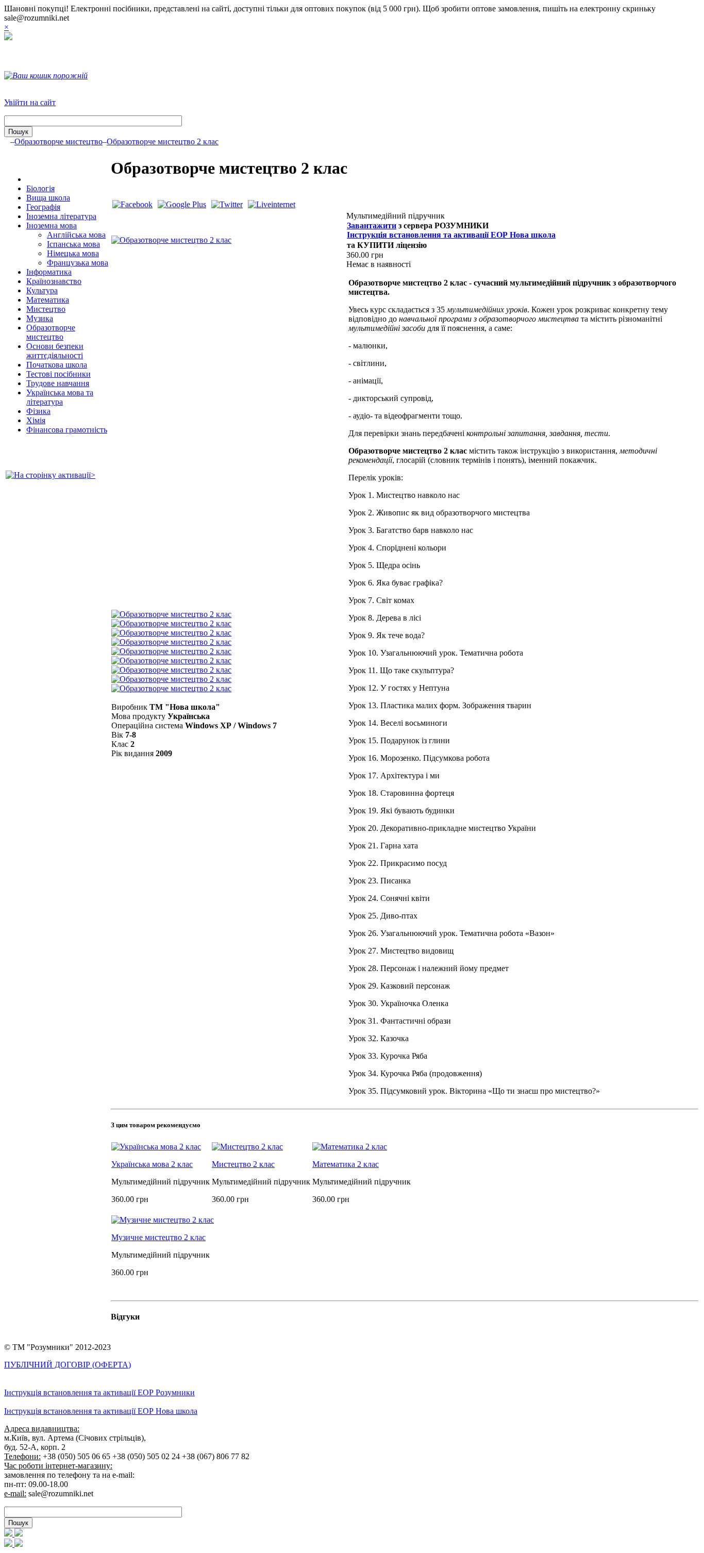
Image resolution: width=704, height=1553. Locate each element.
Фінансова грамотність (66, 429)
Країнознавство (53, 281)
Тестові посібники (58, 374)
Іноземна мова (51, 225)
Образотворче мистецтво (58, 141)
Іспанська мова (73, 244)
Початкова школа (56, 364)
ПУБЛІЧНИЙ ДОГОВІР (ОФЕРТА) (67, 1364)
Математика (47, 299)
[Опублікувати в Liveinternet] (271, 204)
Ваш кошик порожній (50, 75)
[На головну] (8, 37)
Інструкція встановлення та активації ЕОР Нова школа (451, 234)
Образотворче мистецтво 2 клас (163, 141)
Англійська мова (76, 234)
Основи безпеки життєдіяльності (54, 351)
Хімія (35, 420)
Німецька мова (73, 253)
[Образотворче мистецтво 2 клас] (171, 614)
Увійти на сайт (30, 102)
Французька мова (77, 262)
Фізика (38, 411)
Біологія (40, 188)
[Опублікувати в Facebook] (132, 204)
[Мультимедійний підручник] (171, 240)
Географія (43, 207)
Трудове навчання (57, 383)
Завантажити (371, 225)
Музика (39, 318)
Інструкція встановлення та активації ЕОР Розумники (99, 1392)
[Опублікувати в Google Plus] (182, 204)
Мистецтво (45, 309)
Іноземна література (61, 216)
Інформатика (49, 272)
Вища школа (48, 197)
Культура (42, 290)
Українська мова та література (59, 397)
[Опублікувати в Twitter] (227, 204)
